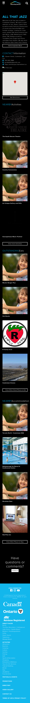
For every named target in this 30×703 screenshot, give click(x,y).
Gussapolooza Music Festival (12, 237)
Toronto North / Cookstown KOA (13, 433)
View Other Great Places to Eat (15, 390)
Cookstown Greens (8, 383)
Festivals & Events (9, 677)
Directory (6, 685)
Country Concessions (9, 170)
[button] (3, 3)
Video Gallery (8, 689)
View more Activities (15, 244)
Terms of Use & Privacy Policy (14, 698)
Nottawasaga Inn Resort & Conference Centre (11, 467)
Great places (7, 623)
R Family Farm (7, 349)
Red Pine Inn (6, 535)
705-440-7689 (9, 60)
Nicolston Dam (7, 501)
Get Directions (15, 97)
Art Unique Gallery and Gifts (12, 203)
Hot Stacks (6, 316)
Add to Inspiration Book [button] (15, 46)
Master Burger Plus (9, 283)
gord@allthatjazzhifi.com (12, 62)
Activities (6, 642)
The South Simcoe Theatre (11, 136)
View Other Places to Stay (15, 542)
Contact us (15, 570)
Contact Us (7, 694)
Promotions (7, 681)
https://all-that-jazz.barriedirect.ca (15, 64)
